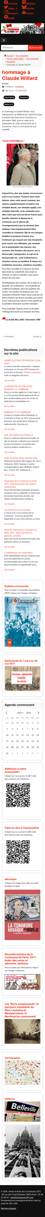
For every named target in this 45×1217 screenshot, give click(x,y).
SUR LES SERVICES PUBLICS (18, 435)
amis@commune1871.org (21, 1197)
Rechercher (37, 48)
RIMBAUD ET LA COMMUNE (17, 412)
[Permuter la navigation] (3, 40)
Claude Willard (9, 97)
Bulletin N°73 (9, 104)
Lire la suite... (10, 380)
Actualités (19, 87)
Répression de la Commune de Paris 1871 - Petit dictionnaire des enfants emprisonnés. (20, 484)
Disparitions (24, 97)
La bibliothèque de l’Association (18, 553)
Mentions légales (8, 1208)
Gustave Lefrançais (32, 372)
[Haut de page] (40, 1212)
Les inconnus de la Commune (17, 510)
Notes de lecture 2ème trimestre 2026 (20, 458)
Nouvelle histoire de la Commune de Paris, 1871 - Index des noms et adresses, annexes (20, 533)
